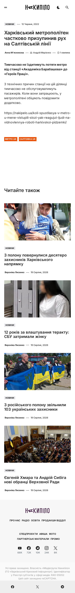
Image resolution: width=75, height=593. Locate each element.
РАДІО (25, 520)
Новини (9, 24)
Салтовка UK (28, 139)
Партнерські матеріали (33, 539)
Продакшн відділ (54, 520)
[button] (5, 7)
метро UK (10, 139)
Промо (55, 539)
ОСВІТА (35, 520)
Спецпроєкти (28, 534)
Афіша (43, 534)
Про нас (15, 520)
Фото (52, 534)
